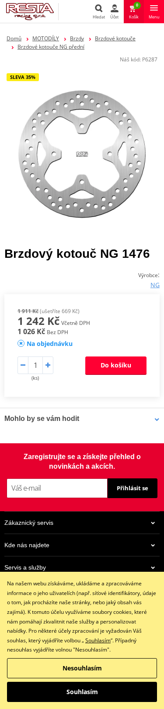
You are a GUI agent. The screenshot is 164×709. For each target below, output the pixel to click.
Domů (14, 38)
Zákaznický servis (28, 522)
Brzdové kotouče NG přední (50, 46)
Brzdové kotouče (115, 38)
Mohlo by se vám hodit (41, 418)
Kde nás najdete (26, 545)
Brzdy (77, 38)
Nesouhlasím (82, 668)
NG (155, 285)
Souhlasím (98, 640)
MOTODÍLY (45, 38)
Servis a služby (25, 567)
